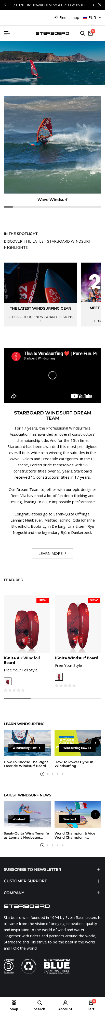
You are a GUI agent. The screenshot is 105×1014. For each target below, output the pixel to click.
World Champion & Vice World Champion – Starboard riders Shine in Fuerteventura (76, 839)
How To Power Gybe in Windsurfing (74, 764)
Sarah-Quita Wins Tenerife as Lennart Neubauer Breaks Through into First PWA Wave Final (26, 839)
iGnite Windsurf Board (76, 658)
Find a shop (69, 17)
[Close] (98, 4)
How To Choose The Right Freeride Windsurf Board (26, 764)
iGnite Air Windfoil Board (22, 660)
